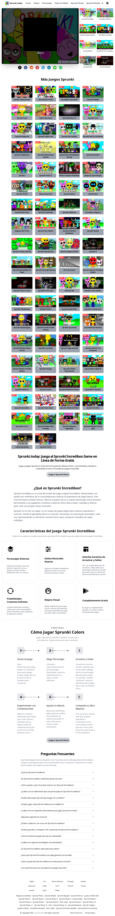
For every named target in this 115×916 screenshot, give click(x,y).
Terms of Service (76, 913)
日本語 (45, 886)
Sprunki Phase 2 (38, 899)
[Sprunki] (7, 3)
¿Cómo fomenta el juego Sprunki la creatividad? (41, 836)
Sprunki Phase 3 (52, 899)
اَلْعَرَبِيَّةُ (44, 890)
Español (83, 881)
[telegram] (43, 67)
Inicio (28, 3)
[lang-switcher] (107, 3)
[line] (55, 67)
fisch (50, 905)
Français (83, 886)
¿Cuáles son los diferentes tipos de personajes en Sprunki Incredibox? (50, 791)
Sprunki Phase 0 (77, 896)
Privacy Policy (90, 913)
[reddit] (31, 67)
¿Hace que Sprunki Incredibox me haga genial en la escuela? (46, 855)
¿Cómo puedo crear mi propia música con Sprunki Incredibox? (47, 785)
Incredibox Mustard (37, 908)
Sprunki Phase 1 (25, 899)
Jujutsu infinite (23, 908)
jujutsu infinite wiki (91, 896)
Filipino (57, 890)
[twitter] (20, 67)
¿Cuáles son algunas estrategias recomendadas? (41, 842)
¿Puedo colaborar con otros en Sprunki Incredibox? (43, 823)
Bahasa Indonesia (57, 881)
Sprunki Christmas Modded (66, 908)
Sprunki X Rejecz (89, 905)
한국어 (57, 886)
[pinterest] (37, 67)
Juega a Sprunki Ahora (59, 474)
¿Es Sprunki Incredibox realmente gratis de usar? (41, 779)
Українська (31, 886)
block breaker (78, 899)
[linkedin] (49, 67)
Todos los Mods (61, 3)
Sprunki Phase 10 (89, 902)
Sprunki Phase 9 (75, 902)
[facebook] (25, 67)
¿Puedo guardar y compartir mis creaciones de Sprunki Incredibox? (49, 829)
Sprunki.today (15, 3)
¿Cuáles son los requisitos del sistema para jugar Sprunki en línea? (49, 810)
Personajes (47, 3)
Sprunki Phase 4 (65, 899)
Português (70, 881)
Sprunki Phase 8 (52, 902)
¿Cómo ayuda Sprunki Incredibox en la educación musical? (45, 861)
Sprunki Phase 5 (90, 899)
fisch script (64, 902)
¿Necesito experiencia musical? (34, 817)
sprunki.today (39, 913)
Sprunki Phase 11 (26, 905)
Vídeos (36, 3)
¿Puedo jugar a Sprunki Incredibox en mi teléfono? (42, 804)
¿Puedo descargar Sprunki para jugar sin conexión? (43, 798)
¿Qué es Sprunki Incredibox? (33, 772)
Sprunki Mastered (74, 905)
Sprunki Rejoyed (63, 896)
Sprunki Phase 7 (39, 902)
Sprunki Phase (77, 3)
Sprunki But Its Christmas (87, 908)
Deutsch (31, 890)
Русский (70, 886)
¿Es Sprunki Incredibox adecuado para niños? (40, 849)
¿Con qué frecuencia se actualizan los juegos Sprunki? (44, 868)
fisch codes (50, 908)
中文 (44, 881)
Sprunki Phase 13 (59, 905)
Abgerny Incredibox (23, 896)
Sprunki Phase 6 (25, 902)
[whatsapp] (60, 67)
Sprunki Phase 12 (40, 905)
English (31, 881)
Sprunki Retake (93, 3)
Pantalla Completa (69, 62)
